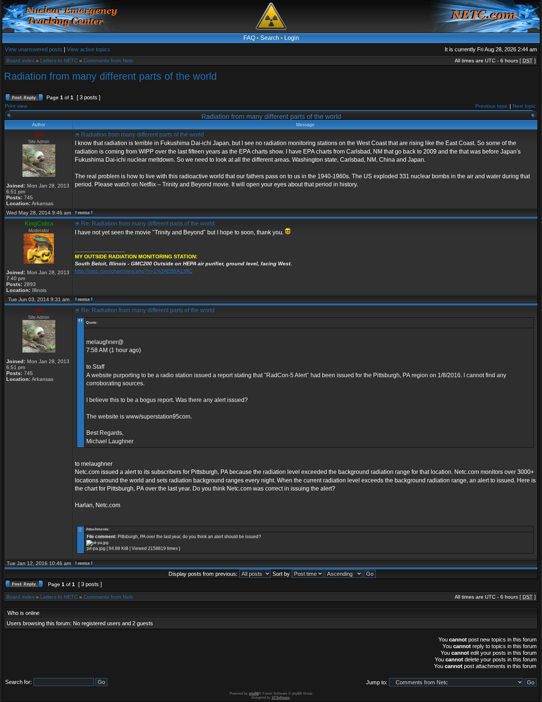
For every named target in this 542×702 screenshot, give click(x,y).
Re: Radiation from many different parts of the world (148, 223)
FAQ (249, 38)
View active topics (88, 49)
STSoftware (281, 697)
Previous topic (491, 106)
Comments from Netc (108, 60)
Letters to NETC (59, 60)
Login (291, 38)
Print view (16, 106)
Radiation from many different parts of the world (110, 76)
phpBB (254, 693)
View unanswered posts (33, 49)
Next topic (524, 106)
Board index (20, 60)
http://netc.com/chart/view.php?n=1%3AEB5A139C (133, 271)
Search (269, 38)
